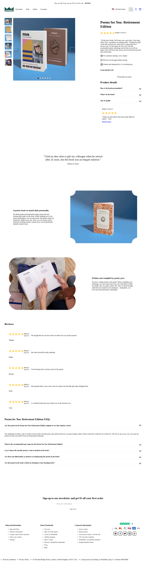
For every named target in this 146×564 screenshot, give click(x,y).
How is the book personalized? (111, 88)
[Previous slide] (16, 49)
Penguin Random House (86, 542)
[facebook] (120, 534)
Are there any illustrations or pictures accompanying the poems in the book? (32, 457)
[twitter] (125, 534)
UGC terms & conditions (86, 537)
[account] (136, 9)
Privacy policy (83, 529)
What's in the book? (107, 94)
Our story (47, 529)
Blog (45, 547)
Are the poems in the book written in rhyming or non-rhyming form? (30, 463)
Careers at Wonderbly (50, 534)
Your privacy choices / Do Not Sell (89, 534)
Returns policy (83, 532)
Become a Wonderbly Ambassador (54, 542)
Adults (35, 9)
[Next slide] (72, 49)
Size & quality (105, 101)
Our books (19, 9)
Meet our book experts (51, 532)
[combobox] (119, 9)
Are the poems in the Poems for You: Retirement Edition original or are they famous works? (38, 425)
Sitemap (12, 540)
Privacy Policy (24, 559)
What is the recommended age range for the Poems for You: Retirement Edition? (34, 444)
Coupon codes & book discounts (19, 534)
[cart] (140, 9)
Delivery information (16, 532)
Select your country (16, 537)
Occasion (44, 9)
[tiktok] (134, 534)
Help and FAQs (14, 529)
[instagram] (130, 534)
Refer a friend (48, 540)
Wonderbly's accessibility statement (89, 540)
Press (45, 545)
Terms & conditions (9, 559)
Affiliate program (49, 537)
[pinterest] (115, 534)
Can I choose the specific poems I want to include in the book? (27, 450)
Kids (27, 9)
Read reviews (106, 122)
